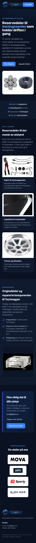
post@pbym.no (12, 414)
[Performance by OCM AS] (12, 4)
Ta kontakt (28, 4)
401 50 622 (11, 528)
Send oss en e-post (16, 426)
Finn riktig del (9, 64)
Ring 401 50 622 (24, 64)
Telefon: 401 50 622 (14, 419)
